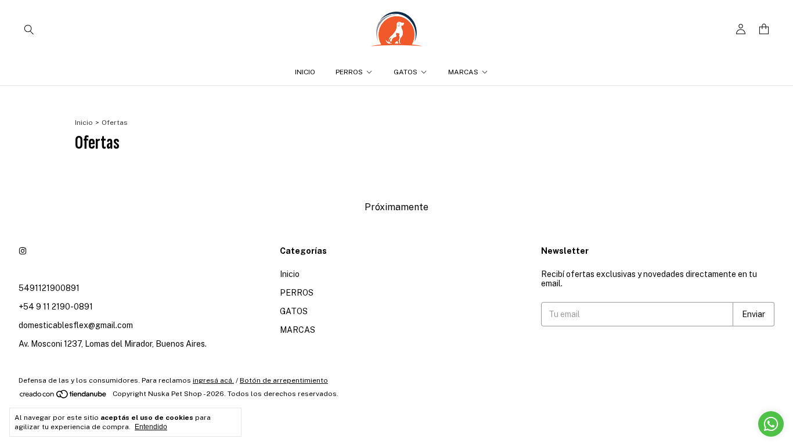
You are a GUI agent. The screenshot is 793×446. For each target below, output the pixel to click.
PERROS (349, 72)
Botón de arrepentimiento (284, 380)
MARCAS (463, 72)
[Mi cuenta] (741, 29)
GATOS (405, 72)
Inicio (305, 72)
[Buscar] (29, 29)
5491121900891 (49, 288)
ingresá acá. (213, 380)
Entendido (151, 427)
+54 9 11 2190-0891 (56, 306)
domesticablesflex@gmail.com (76, 325)
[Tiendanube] (64, 397)
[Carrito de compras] (764, 29)
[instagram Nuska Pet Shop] (23, 251)
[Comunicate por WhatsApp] (771, 424)
